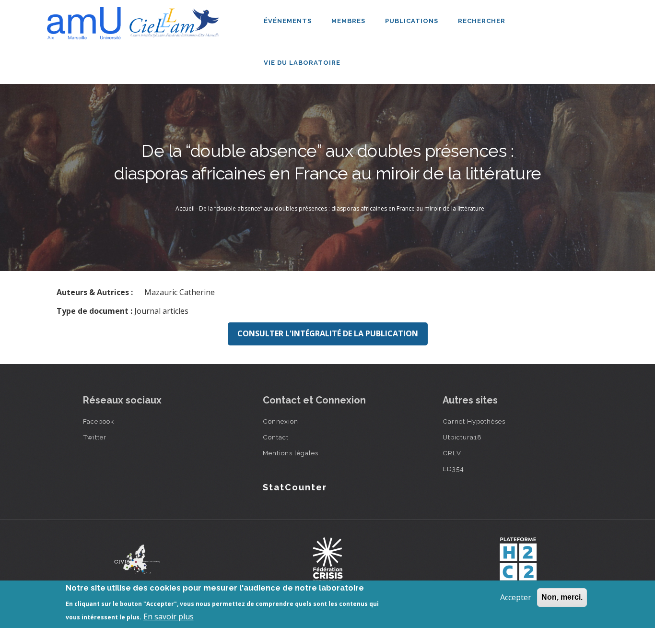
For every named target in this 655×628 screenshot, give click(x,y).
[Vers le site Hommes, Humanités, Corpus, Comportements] (518, 559)
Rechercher (481, 20)
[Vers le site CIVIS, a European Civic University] (137, 559)
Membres (349, 20)
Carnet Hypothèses (474, 421)
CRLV (452, 453)
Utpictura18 (462, 437)
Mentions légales (290, 453)
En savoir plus (168, 616)
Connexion (280, 421)
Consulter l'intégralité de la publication (327, 333)
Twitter (94, 437)
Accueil (185, 208)
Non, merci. (562, 597)
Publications (412, 20)
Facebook (98, 421)
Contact (276, 437)
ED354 (453, 469)
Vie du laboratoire (303, 62)
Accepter (515, 597)
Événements (289, 20)
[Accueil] (135, 19)
